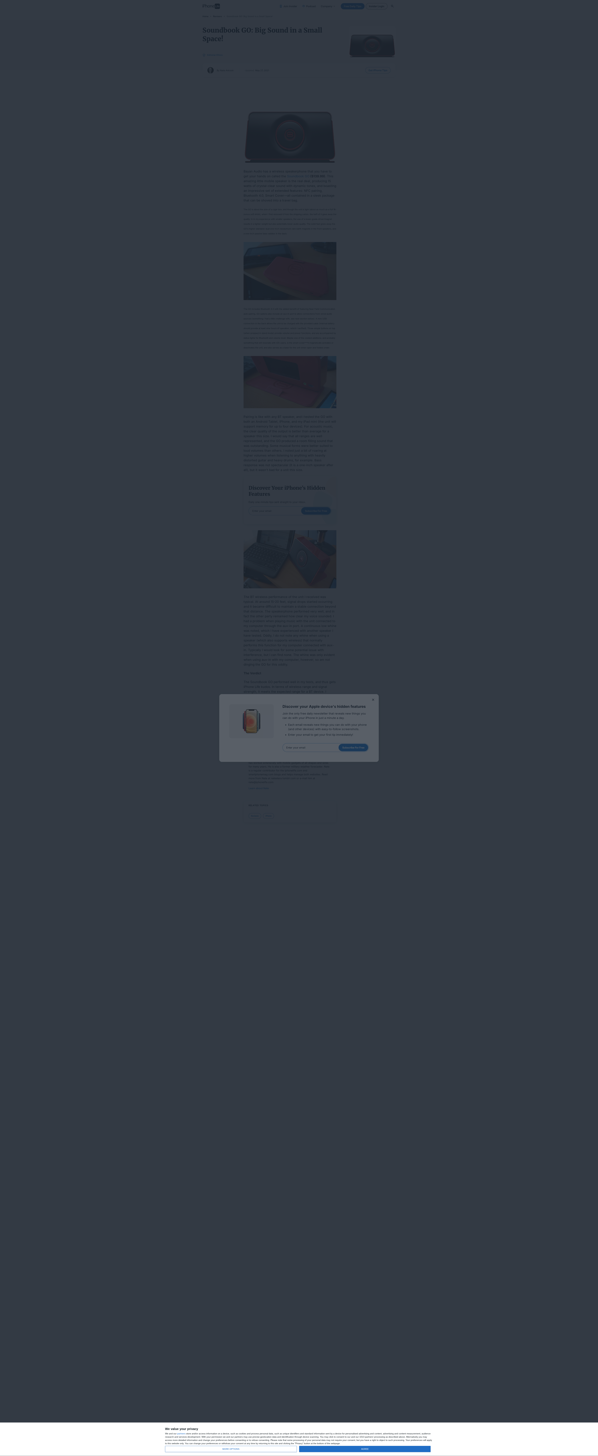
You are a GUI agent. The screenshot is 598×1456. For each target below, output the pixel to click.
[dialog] (299, 1439)
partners (181, 1433)
